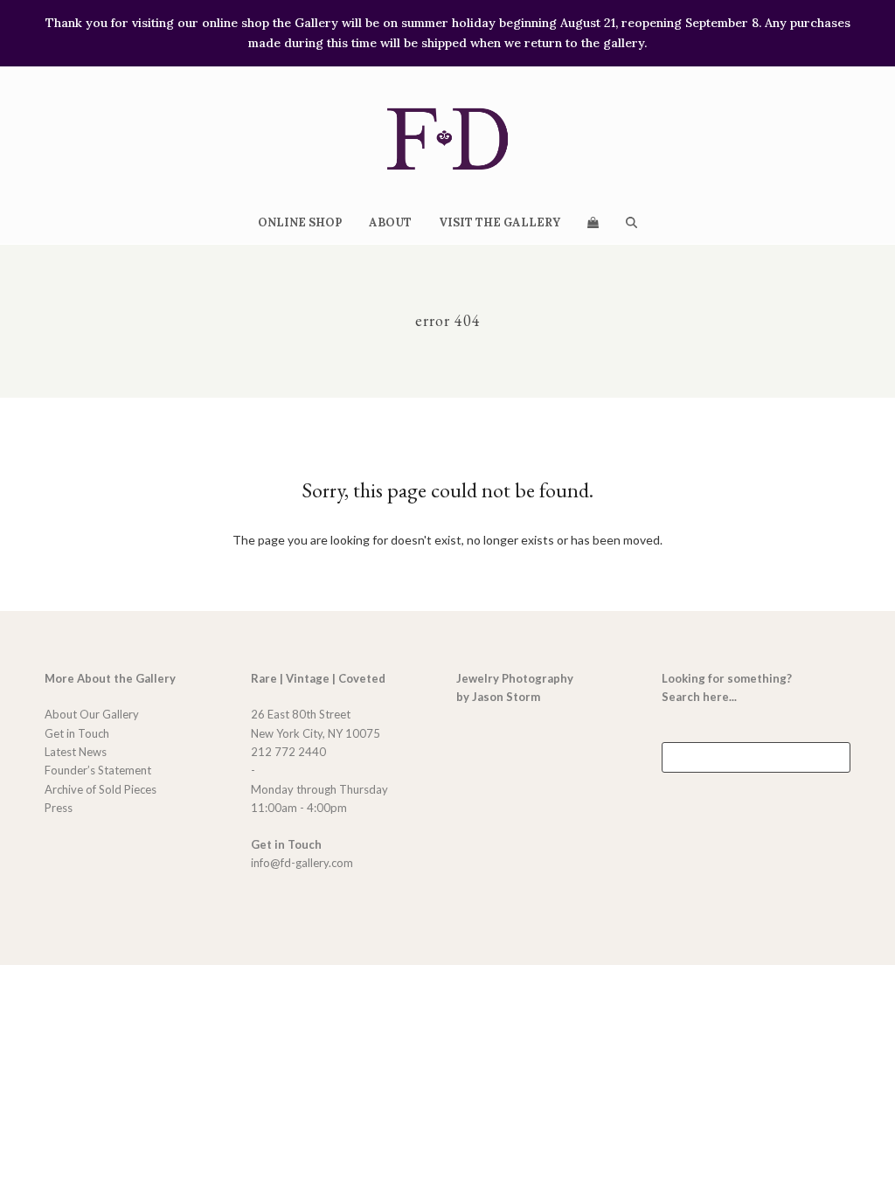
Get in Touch (77, 733)
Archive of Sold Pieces (100, 789)
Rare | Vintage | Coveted (318, 678)
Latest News (76, 752)
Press (59, 808)
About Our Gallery (92, 714)
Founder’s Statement (98, 770)
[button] (592, 222)
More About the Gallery (110, 678)
